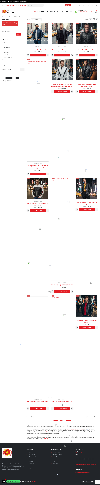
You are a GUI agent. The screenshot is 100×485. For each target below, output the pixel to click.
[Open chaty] (4, 481)
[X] (79, 5)
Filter (22, 69)
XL (17, 78)
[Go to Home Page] (2, 17)
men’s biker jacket (42, 432)
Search (18, 34)
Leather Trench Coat (7, 57)
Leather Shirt (6, 52)
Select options (38, 55)
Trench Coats (78, 466)
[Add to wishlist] (28, 55)
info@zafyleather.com (90, 456)
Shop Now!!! (45, 438)
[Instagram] (88, 5)
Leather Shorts (6, 55)
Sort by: (28, 19)
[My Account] (91, 11)
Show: (86, 19)
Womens (41, 11)
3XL (3, 80)
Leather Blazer (6, 45)
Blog (61, 11)
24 (94, 416)
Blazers (81, 464)
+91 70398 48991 (79, 452)
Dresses (85, 472)
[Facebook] (75, 5)
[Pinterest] (83, 5)
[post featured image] (38, 33)
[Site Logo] (9, 12)
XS (3, 78)
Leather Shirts (85, 466)
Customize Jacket (52, 11)
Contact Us (68, 11)
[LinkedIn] (92, 5)
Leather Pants (93, 464)
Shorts (90, 466)
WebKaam (33, 481)
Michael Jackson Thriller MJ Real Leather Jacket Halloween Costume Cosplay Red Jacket (38, 166)
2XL (21, 78)
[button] (94, 19)
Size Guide (55, 456)
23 (91, 416)
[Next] (97, 417)
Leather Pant (6, 50)
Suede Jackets (86, 464)
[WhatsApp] (96, 5)
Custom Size (8, 80)
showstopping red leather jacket (75, 429)
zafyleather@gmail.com (80, 456)
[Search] (42, 5)
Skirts (88, 472)
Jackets (77, 464)
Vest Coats (94, 466)
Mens (34, 11)
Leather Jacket (36, 46)
